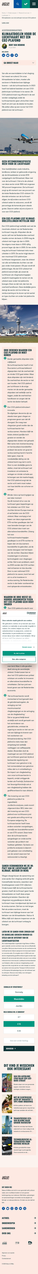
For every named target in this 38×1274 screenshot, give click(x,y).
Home (4, 13)
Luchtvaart (5, 15)
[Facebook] (12, 55)
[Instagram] (11, 1209)
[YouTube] (20, 1209)
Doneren (9, 1048)
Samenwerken (8, 1228)
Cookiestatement (6, 1258)
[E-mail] (16, 55)
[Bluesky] (7, 55)
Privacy (4, 1255)
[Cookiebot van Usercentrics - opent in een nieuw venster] (27, 613)
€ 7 (19, 1017)
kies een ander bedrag (19, 1040)
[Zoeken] (18, 4)
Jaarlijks (19, 1006)
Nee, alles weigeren (19, 659)
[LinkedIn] (3, 55)
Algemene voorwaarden (8, 1253)
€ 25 (19, 1031)
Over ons (6, 1233)
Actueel (5, 1218)
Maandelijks (19, 999)
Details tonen (27, 647)
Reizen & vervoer (24, 13)
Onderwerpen (12, 13)
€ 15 (19, 1024)
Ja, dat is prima (19, 653)
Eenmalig (19, 992)
